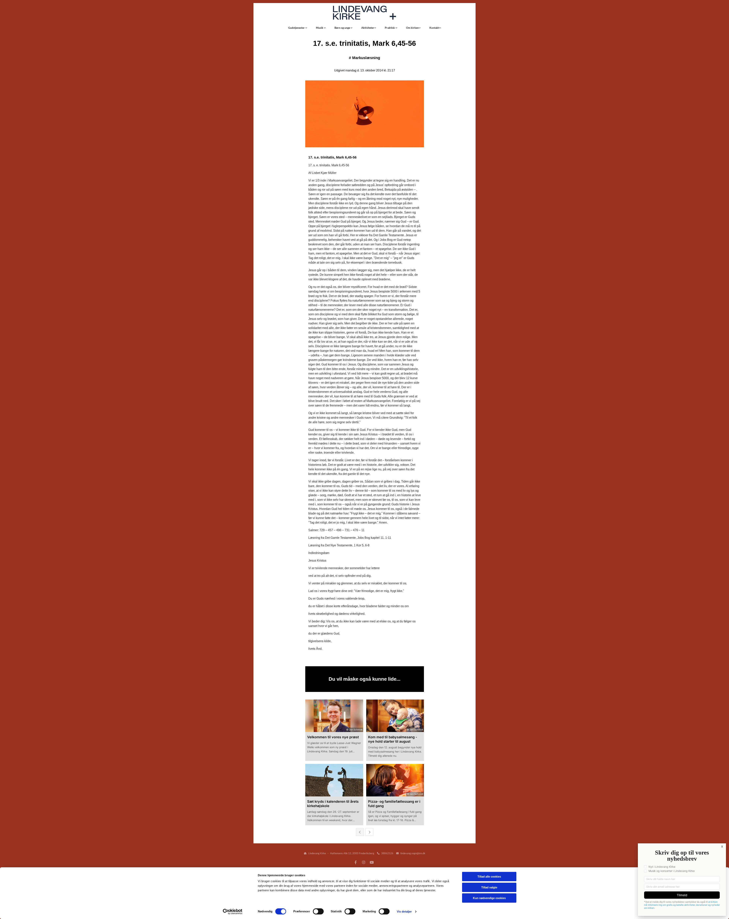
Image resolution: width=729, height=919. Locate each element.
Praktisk (390, 27)
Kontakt (434, 27)
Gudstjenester (296, 27)
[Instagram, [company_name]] (363, 862)
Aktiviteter (367, 27)
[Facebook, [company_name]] (355, 862)
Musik (320, 27)
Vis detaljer (404, 911)
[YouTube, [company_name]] (371, 862)
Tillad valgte (489, 887)
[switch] (318, 911)
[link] (298, 27)
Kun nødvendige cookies (489, 898)
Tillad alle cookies (489, 876)
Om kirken (412, 27)
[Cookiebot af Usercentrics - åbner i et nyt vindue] (232, 911)
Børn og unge (343, 27)
